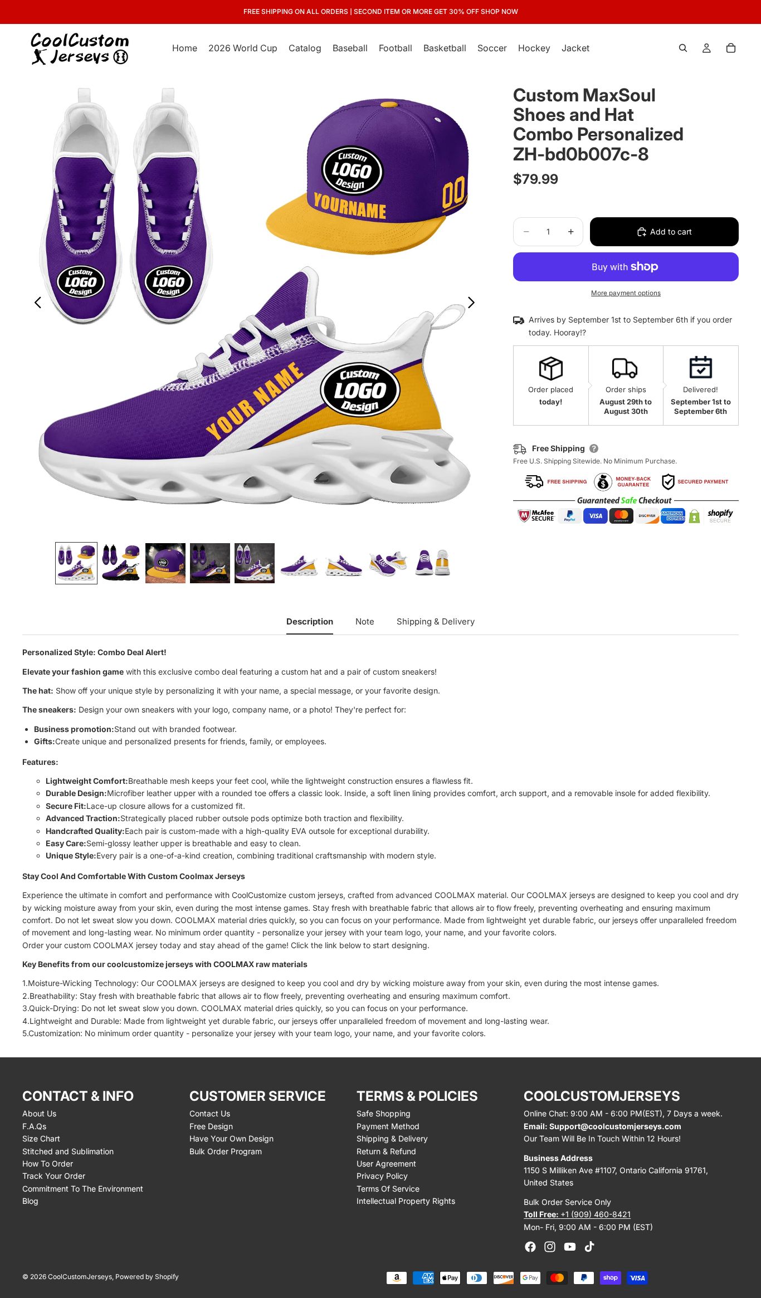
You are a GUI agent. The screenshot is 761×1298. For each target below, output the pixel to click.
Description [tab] (309, 621)
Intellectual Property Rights (406, 1201)
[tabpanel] (380, 843)
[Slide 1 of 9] (76, 563)
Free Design (211, 1126)
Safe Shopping (384, 1113)
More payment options (626, 293)
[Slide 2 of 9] (121, 563)
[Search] (683, 48)
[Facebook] (530, 1246)
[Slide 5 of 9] (255, 563)
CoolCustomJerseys (80, 1276)
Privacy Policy (382, 1175)
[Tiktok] (589, 1246)
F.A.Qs (34, 1126)
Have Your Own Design (231, 1138)
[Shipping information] (593, 448)
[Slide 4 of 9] (210, 563)
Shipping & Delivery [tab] (436, 621)
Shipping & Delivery (392, 1138)
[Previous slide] (34, 304)
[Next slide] (474, 304)
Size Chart (41, 1138)
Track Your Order (53, 1175)
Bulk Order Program (225, 1151)
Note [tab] (364, 621)
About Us (39, 1113)
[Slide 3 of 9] (165, 563)
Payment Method (388, 1126)
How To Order (47, 1163)
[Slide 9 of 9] (433, 563)
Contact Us (209, 1113)
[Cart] (731, 48)
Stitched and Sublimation (68, 1151)
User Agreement (386, 1163)
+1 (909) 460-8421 (577, 1214)
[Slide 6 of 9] (299, 563)
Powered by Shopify (147, 1276)
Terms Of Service (388, 1188)
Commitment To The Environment (82, 1188)
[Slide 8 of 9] (388, 563)
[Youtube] (570, 1246)
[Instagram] (550, 1246)
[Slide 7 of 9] (344, 563)
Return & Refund (386, 1151)
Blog (30, 1201)
